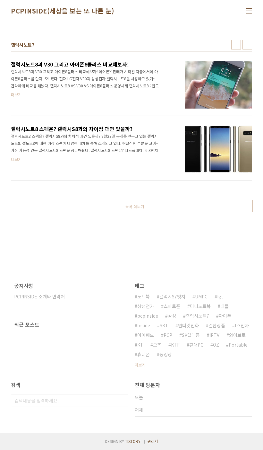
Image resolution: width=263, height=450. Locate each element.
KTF (175, 344)
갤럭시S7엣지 (172, 296)
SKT (164, 325)
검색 (122, 400)
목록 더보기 (134, 206)
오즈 (157, 344)
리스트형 (247, 44)
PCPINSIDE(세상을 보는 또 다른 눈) (62, 10)
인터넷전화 (188, 325)
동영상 (165, 354)
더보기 (140, 364)
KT (140, 344)
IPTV (214, 335)
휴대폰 (143, 354)
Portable (238, 344)
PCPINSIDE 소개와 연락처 (39, 296)
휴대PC (196, 344)
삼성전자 (145, 306)
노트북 (143, 296)
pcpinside (147, 316)
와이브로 (237, 335)
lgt (220, 296)
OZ (216, 344)
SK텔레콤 (191, 335)
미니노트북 (200, 306)
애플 (224, 306)
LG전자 (242, 325)
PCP (168, 335)
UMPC (201, 296)
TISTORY (132, 441)
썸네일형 (236, 44)
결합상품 (216, 325)
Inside (143, 325)
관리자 (153, 441)
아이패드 (145, 335)
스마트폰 (172, 306)
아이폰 (225, 316)
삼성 (172, 316)
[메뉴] (249, 11)
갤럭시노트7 (197, 316)
